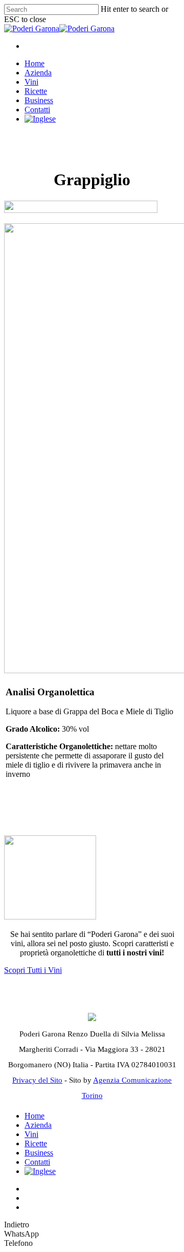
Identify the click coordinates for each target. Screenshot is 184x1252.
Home (34, 63)
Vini (31, 81)
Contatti (37, 109)
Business (39, 100)
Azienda (38, 72)
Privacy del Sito (37, 1080)
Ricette (36, 91)
